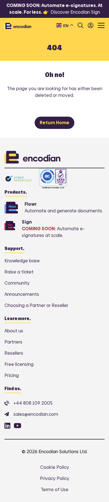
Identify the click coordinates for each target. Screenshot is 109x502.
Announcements (21, 294)
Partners (13, 342)
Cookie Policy (54, 467)
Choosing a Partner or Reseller (36, 305)
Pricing (11, 375)
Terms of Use (54, 489)
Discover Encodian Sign (75, 12)
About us (13, 331)
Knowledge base (22, 261)
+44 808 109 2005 (33, 403)
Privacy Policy (54, 478)
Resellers (13, 353)
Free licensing (19, 364)
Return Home (54, 122)
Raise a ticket (19, 272)
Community (17, 283)
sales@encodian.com (35, 414)
